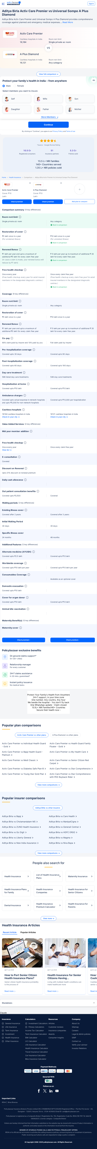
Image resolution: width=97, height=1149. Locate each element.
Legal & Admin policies (81, 1034)
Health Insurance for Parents (78, 905)
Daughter (15, 109)
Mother (78, 109)
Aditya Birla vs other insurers (47, 808)
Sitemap (75, 1027)
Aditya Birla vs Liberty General (16, 837)
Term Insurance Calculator (36, 1034)
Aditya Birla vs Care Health (62, 816)
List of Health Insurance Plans (47, 876)
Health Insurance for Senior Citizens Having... (64, 977)
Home (4, 177)
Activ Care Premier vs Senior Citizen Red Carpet (69, 762)
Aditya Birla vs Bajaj (11, 816)
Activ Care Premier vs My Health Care (68, 752)
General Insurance (12, 1023)
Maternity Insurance (77, 876)
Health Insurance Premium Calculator (45, 905)
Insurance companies (57, 1030)
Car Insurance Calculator (35, 1055)
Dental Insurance (12, 905)
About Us (75, 1023)
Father (46, 109)
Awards (51, 1034)
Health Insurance (15, 177)
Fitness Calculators (36, 1027)
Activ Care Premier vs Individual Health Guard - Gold (24, 745)
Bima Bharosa (13, 1102)
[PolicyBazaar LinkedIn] (50, 1091)
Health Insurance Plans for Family (15, 891)
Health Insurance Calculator (36, 1048)
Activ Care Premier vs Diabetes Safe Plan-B (23, 768)
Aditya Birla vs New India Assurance (19, 843)
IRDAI (4, 1102)
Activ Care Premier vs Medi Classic (19, 760)
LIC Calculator (31, 1041)
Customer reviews (55, 1027)
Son (76, 98)
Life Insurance (11, 1027)
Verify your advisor (79, 1045)
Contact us (76, 1041)
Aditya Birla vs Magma (59, 837)
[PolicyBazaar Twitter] (44, 1091)
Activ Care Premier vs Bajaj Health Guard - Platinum (22, 753)
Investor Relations (79, 1048)
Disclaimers (7, 1003)
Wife (45, 98)
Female (20, 86)
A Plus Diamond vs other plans (65, 735)
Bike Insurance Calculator (35, 1059)
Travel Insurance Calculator (36, 1052)
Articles (51, 1023)
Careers (75, 1030)
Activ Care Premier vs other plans (31, 735)
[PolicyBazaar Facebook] (38, 1091)
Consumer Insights (56, 1038)
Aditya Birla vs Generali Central (64, 827)
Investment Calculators (38, 1023)
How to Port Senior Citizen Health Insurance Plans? (21, 977)
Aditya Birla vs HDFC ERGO (62, 832)
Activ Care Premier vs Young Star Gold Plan (23, 774)
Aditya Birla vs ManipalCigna (62, 821)
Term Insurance (11, 1030)
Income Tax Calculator (34, 1030)
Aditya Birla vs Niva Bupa (61, 843)
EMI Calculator (31, 1038)
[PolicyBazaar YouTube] (57, 1091)
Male (8, 86)
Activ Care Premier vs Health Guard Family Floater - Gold (70, 745)
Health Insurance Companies (44, 891)
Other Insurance (11, 1041)
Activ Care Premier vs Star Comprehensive (70, 768)
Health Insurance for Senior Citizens (78, 891)
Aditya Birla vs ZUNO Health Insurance (20, 827)
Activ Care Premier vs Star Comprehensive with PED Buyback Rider (70, 775)
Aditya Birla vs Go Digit (13, 832)
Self (13, 98)
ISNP (74, 1038)
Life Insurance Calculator (35, 1045)
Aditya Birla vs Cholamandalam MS (18, 821)
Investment (9, 1034)
